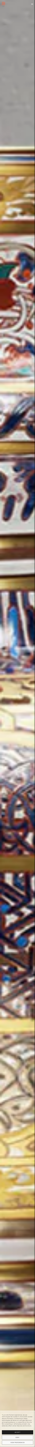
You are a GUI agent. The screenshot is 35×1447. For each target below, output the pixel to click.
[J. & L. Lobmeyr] (3, 4)
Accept (17, 1432)
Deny (17, 1437)
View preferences (17, 1442)
